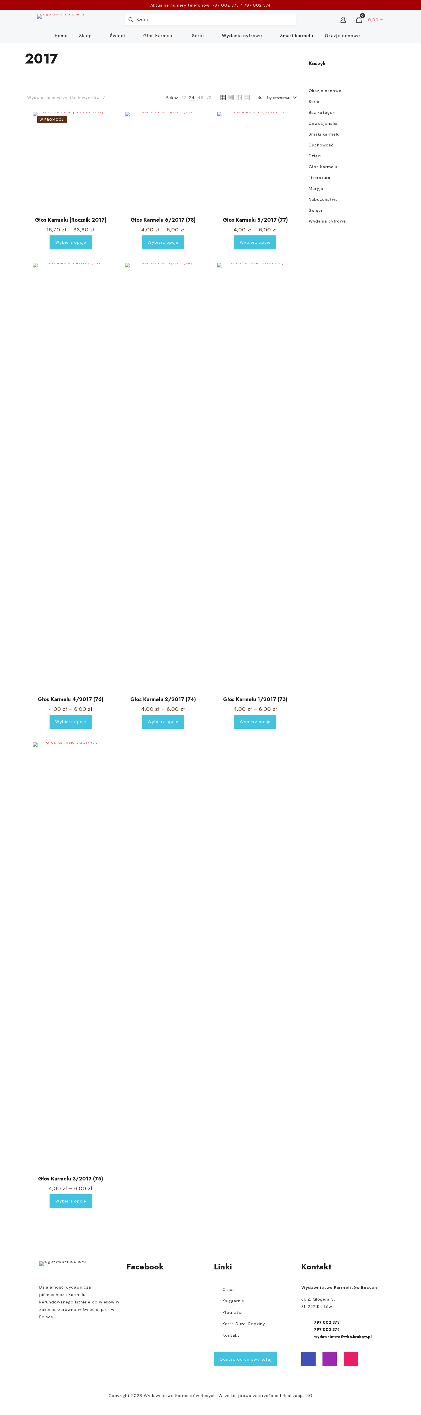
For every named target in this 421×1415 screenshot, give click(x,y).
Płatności (233, 1312)
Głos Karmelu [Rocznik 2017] (71, 220)
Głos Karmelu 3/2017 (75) (70, 1178)
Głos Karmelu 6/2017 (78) (163, 220)
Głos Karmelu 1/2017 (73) (255, 699)
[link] (184, 97)
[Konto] (343, 19)
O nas (229, 1289)
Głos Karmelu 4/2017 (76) (70, 699)
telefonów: (199, 5)
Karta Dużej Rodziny (244, 1323)
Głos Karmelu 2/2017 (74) (163, 699)
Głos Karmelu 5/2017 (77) (255, 220)
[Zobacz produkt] (100, 120)
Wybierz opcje (70, 242)
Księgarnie (233, 1300)
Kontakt (231, 1335)
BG (309, 1395)
